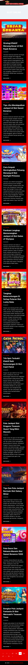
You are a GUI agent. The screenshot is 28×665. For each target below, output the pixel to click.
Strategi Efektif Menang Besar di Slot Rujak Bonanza (13, 46)
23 (12, 653)
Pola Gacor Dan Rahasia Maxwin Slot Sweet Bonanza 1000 (13, 551)
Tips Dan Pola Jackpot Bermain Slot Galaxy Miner (13, 491)
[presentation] (14, 29)
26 (24, 653)
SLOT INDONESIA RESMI (16, 663)
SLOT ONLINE (6, 40)
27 (3, 656)
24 (16, 653)
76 (8, 656)
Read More (7, 78)
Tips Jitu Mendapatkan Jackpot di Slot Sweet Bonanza (14, 108)
